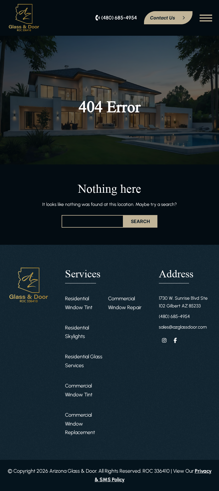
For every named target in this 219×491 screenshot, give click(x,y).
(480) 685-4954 (174, 316)
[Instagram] (164, 340)
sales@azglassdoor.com (183, 327)
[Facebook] (175, 340)
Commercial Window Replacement (80, 424)
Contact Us (163, 18)
